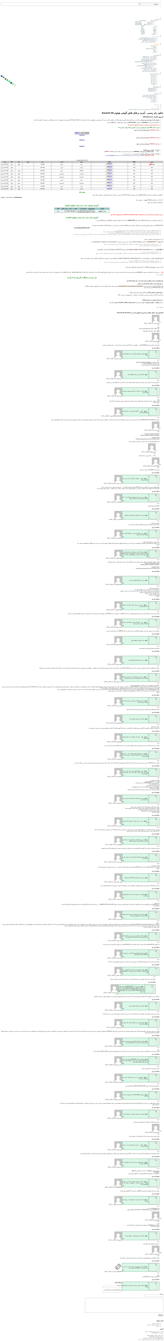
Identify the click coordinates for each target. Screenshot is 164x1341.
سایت (155, 1339)
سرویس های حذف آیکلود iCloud (148, 38)
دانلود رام (157, 19)
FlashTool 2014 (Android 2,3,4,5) (143, 61)
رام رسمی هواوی (155, 108)
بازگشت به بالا (160, 274)
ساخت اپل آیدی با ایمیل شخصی (148, 42)
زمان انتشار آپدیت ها (154, 73)
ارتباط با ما (153, 101)
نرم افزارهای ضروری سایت (149, 95)
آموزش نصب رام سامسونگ (149, 56)
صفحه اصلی (156, 104)
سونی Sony (148, 28)
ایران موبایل (156, 93)
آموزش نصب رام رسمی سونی (148, 63)
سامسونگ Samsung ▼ (147, 20)
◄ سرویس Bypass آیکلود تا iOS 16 (147, 39)
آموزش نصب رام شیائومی (149, 69)
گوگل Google (148, 31)
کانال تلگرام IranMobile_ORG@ (155, 1335)
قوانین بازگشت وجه (151, 97)
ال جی (154, 52)
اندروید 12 (153, 80)
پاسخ (158, 324)
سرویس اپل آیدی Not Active (149, 40)
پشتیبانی (157, 1326)
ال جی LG (148, 27)
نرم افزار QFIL (148, 67)
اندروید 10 (153, 83)
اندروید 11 (153, 81)
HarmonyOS (156, 87)
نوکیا (154, 51)
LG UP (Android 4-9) (146, 60)
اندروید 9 (154, 84)
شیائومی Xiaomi (148, 34)
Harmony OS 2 (152, 91)
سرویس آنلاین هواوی (151, 48)
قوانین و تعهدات (155, 1323)
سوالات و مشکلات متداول (153, 1324)
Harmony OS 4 (152, 88)
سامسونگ (153, 46)
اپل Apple (148, 26)
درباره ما (154, 100)
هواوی (154, 47)
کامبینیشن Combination (143, 23)
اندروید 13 (153, 79)
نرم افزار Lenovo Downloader (144, 65)
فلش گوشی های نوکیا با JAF (149, 71)
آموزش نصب (156, 55)
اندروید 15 (153, 76)
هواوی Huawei (148, 30)
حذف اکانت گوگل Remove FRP (143, 24)
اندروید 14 (153, 77)
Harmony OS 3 (152, 89)
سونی (154, 49)
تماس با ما (153, 99)
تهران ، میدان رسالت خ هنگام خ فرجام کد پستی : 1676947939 (154, 1332)
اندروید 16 (153, 75)
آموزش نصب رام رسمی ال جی (148, 59)
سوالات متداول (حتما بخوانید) (149, 96)
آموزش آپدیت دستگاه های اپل (149, 57)
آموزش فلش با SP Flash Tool (148, 68)
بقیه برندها (157, 105)
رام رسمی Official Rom (143, 22)
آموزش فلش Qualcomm (150, 64)
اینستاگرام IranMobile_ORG (156, 1337)
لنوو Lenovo (148, 32)
